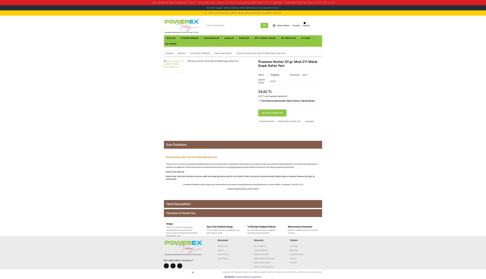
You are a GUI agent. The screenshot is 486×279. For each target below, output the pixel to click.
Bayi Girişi (294, 250)
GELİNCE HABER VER (272, 113)
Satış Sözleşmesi (261, 250)
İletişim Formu (223, 254)
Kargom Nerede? (297, 254)
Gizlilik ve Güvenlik (261, 254)
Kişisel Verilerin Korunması (264, 258)
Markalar (293, 262)
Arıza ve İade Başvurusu (264, 267)
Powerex (275, 75)
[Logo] (182, 25)
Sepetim (293, 258)
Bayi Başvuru (223, 258)
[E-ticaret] (242, 276)
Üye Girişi (294, 246)
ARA (264, 25)
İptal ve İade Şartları (262, 262)
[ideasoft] (230, 276)
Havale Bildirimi (260, 246)
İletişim (220, 250)
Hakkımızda (222, 246)
